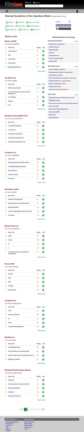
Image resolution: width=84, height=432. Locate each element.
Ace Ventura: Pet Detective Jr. (16, 137)
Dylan (64, 83)
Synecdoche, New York (14, 396)
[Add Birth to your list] (43, 278)
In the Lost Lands (53, 106)
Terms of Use (27, 427)
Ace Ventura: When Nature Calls (16, 141)
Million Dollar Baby (13, 207)
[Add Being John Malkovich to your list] (43, 388)
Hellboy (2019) (53, 61)
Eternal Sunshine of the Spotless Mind (18, 162)
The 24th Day (11, 59)
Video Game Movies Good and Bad (58, 78)
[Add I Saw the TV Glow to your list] (43, 175)
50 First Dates (12, 63)
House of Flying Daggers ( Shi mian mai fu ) (20, 211)
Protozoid (15, 266)
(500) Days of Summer (14, 359)
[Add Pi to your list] (43, 244)
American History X (54, 47)
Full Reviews (25, 29)
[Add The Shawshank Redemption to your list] (43, 327)
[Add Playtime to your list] (43, 101)
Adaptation (11, 380)
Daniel (14, 192)
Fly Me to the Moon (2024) (56, 58)
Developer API (9, 423)
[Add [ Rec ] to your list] (43, 236)
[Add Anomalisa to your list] (43, 392)
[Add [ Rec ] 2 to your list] (43, 240)
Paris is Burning (12, 170)
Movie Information (34, 26)
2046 (9, 55)
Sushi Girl (51, 52)
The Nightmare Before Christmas (17, 166)
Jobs (7, 427)
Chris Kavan (16, 228)
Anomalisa (11, 392)
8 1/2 (9, 105)
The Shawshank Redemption (16, 326)
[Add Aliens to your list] (43, 323)
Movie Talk (36, 29)
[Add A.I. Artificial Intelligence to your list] (43, 126)
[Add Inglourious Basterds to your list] (43, 315)
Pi (8, 243)
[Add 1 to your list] (43, 248)
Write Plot (11, 26)
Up (9, 318)
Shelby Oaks (52, 114)
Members (37, 2)
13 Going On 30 (12, 51)
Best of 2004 (9, 264)
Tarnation (10, 285)
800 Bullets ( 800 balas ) (14, 67)
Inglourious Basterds (14, 314)
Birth (9, 277)
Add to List (21, 22)
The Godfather (12, 97)
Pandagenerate (69, 72)
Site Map (8, 430)
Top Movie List (10, 78)
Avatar (10, 310)
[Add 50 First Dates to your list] (43, 63)
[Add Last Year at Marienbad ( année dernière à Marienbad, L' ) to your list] (43, 92)
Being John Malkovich (14, 388)
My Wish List (10, 337)
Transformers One (54, 55)
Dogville (10, 273)
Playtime (10, 101)
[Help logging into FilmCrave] (69, 22)
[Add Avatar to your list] (43, 311)
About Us (8, 429)
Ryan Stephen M (63, 89)
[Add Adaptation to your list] (43, 380)
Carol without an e (18, 118)
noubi (14, 340)
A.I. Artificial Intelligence (14, 125)
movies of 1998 (53, 69)
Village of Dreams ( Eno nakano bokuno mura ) (61, 97)
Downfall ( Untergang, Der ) (15, 199)
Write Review (21, 26)
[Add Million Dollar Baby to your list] (43, 207)
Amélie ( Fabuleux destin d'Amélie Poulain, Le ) (21, 355)
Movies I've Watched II (55, 83)
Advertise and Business (12, 422)
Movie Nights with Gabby (56, 72)
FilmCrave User (17, 303)
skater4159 (16, 44)
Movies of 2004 (10, 41)
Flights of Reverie (53, 117)
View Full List (41, 71)
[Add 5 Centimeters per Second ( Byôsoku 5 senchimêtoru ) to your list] (43, 252)
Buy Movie (11, 22)
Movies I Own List (11, 226)
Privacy (26, 429)
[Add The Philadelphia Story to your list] (43, 347)
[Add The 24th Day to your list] (43, 59)
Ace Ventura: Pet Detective (15, 133)
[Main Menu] (6, 11)
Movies (29, 2)
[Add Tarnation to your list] (43, 286)
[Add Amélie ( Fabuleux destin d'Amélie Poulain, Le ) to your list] (43, 355)
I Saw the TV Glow (13, 174)
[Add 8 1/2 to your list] (43, 105)
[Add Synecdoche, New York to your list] (43, 396)
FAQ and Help (28, 423)
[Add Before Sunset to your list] (43, 290)
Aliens (10, 322)
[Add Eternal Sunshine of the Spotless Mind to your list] (43, 163)
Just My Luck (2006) (54, 111)
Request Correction (34, 22)
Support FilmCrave (29, 422)
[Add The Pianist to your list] (43, 179)
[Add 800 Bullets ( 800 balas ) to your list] (43, 67)
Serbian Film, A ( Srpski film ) (57, 44)
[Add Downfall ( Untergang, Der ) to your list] (43, 199)
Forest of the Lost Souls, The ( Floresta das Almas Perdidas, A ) (66, 103)
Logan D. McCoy (17, 373)
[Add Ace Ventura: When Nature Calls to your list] (43, 142)
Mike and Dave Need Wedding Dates (58, 109)
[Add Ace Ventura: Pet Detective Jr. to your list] (43, 138)
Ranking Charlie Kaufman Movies (18, 370)
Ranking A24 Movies (54, 80)
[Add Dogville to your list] (43, 274)
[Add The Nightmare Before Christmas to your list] (43, 167)
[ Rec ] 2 (10, 239)
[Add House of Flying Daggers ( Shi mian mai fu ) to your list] (43, 211)
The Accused (11, 129)
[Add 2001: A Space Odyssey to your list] (43, 88)
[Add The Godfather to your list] (43, 97)
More (76, 41)
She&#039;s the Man (54, 100)
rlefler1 (60, 75)
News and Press (28, 425)
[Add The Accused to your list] (43, 130)
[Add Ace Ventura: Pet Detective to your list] (43, 134)
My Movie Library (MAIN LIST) (16, 116)
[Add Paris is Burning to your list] (43, 171)
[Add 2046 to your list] (43, 55)
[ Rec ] (10, 236)
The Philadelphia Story (14, 347)
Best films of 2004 (11, 189)
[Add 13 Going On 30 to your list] (43, 51)
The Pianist (11, 178)
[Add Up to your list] (43, 319)
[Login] (77, 11)
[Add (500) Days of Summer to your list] (43, 359)
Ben (60, 86)
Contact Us (9, 425)
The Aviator (11, 215)
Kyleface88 (16, 155)
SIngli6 (15, 80)
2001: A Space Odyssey (14, 88)
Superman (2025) (53, 49)
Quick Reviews (13, 29)
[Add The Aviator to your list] (43, 215)
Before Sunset (12, 290)
